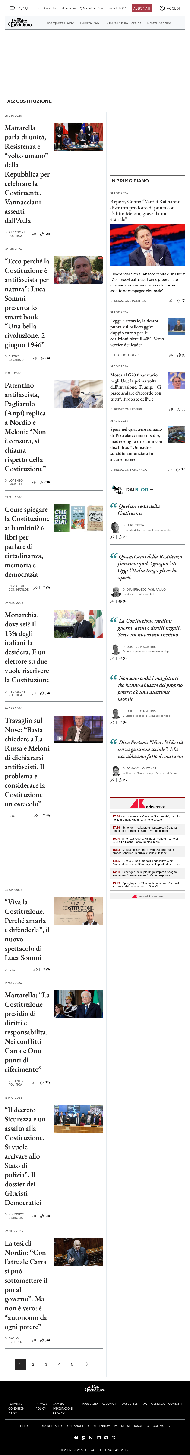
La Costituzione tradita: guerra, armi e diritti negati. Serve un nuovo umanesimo (149, 627)
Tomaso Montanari (140, 768)
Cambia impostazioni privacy (63, 1408)
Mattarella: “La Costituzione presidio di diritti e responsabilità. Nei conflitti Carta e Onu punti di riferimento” (27, 1032)
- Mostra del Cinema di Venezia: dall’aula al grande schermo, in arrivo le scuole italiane (144, 851)
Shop (101, 8)
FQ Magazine (86, 8)
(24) (47, 1215)
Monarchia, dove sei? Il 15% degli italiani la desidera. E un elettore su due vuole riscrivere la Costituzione (27, 647)
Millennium (68, 8)
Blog (56, 8)
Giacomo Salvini (125, 355)
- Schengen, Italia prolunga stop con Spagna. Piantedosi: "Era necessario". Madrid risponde (145, 829)
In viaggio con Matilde (17, 587)
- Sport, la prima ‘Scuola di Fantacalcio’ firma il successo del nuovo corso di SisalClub (146, 885)
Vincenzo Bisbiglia (14, 1216)
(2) (125, 658)
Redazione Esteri (126, 409)
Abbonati (141, 8)
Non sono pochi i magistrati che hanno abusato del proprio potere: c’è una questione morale (150, 688)
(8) (48, 815)
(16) (47, 358)
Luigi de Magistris (139, 647)
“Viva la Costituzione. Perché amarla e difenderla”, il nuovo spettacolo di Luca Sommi (27, 929)
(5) (183, 355)
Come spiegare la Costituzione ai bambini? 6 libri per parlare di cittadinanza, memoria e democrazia (27, 541)
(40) (126, 779)
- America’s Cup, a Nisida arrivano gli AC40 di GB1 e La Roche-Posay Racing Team (145, 840)
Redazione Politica (15, 234)
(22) (47, 1082)
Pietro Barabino (14, 358)
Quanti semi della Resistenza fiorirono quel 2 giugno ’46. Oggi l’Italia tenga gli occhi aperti (150, 567)
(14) (183, 469)
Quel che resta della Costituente (139, 509)
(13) (125, 601)
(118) (47, 482)
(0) (48, 587)
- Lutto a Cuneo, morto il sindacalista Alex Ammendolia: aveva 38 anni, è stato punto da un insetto (147, 862)
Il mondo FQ (115, 8)
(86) (47, 1340)
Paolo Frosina (13, 1340)
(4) (125, 536)
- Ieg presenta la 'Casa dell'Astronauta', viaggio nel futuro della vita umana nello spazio (146, 818)
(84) (47, 693)
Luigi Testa (133, 525)
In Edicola (44, 8)
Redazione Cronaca (128, 469)
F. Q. (10, 816)
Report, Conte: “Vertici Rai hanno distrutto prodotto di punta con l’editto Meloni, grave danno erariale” (145, 210)
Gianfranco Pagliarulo (144, 589)
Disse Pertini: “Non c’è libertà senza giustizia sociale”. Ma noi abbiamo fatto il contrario (150, 749)
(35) (47, 233)
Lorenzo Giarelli (14, 482)
